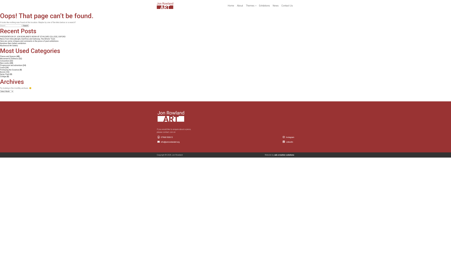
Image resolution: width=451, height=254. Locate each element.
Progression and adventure (11, 65)
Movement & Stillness (9, 59)
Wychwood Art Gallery (9, 45)
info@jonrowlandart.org (170, 142)
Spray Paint (4, 74)
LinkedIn (289, 142)
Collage (3, 76)
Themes (250, 5)
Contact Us (287, 5)
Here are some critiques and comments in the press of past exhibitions (29, 41)
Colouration (4, 61)
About (240, 5)
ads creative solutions (284, 155)
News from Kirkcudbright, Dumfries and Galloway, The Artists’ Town (27, 39)
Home (231, 5)
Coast (2, 67)
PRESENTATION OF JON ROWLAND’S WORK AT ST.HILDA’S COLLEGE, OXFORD (33, 37)
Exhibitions (264, 5)
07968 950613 (166, 137)
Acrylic (3, 72)
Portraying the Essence (9, 70)
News (276, 5)
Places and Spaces (8, 56)
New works (4, 63)
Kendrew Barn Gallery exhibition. (13, 43)
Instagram (290, 137)
